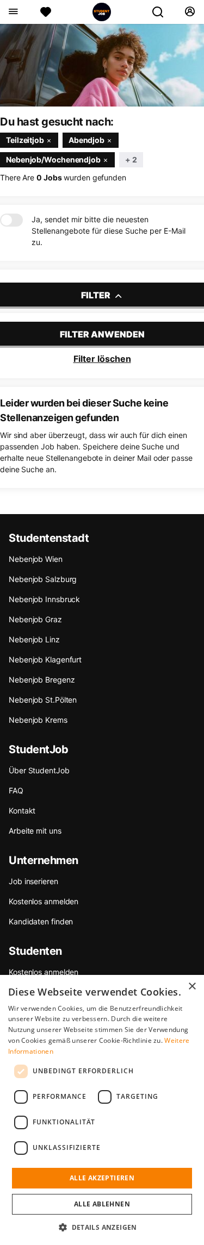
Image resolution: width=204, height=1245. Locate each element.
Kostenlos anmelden (43, 901)
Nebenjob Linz (34, 639)
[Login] (190, 12)
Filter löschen (102, 358)
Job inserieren (33, 881)
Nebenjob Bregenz (42, 679)
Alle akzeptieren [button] (102, 1178)
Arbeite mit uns (35, 830)
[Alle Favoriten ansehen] (46, 12)
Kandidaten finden (41, 921)
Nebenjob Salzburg (43, 579)
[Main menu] (13, 12)
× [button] (192, 987)
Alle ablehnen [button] (102, 1204)
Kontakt (22, 810)
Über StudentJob (39, 770)
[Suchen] (162, 12)
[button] (102, 1227)
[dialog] (102, 1110)
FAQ (16, 790)
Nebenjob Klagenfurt (45, 659)
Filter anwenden (102, 334)
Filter (96, 295)
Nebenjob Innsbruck (44, 599)
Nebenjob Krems (38, 719)
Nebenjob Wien (36, 559)
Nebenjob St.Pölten (43, 699)
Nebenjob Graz (35, 619)
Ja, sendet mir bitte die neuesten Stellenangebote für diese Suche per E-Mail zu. (109, 231)
